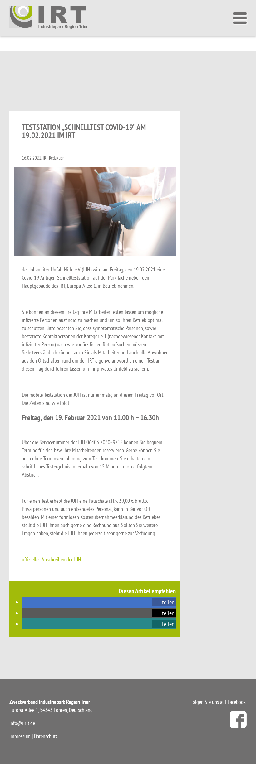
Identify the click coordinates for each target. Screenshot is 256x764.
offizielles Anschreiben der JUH (51, 559)
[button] (164, 602)
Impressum (20, 736)
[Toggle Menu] (241, 18)
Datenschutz (45, 736)
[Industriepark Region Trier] (48, 17)
